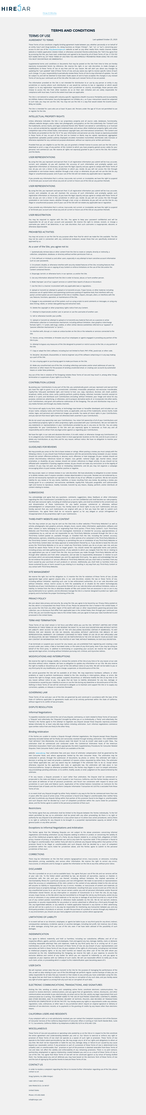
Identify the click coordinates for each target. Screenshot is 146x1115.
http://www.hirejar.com (57, 49)
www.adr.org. (41, 753)
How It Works (50, 13)
